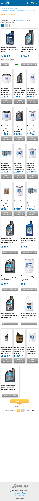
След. (27, 410)
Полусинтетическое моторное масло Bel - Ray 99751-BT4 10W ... (9, 278)
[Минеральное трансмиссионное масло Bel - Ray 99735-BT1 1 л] (19, 78)
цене (13, 20)
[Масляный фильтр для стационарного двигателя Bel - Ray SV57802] (19, 153)
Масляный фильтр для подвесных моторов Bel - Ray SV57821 (31, 130)
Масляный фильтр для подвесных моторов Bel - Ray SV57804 (31, 205)
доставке (11, 22)
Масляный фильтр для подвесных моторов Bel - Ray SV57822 (5, 130)
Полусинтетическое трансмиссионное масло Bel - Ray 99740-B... (9, 315)
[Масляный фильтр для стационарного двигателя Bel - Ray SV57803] (32, 78)
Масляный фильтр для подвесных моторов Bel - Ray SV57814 (31, 167)
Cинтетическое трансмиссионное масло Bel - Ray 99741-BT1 (9, 240)
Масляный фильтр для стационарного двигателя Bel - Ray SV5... (32, 92)
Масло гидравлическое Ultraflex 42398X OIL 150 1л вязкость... (9, 49)
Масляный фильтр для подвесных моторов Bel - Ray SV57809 (18, 205)
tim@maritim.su (19, 495)
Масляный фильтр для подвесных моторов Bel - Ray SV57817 (5, 92)
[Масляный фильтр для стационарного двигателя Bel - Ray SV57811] (32, 338)
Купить (5, 64)
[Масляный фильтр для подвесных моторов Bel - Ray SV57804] (32, 191)
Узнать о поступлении (29, 64)
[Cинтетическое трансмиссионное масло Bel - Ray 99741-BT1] (9, 228)
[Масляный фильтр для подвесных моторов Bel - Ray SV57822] (6, 116)
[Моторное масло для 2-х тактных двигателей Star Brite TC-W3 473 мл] (29, 303)
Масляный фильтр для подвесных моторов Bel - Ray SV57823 (28, 278)
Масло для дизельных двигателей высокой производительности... (8, 387)
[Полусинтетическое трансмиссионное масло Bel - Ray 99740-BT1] (9, 303)
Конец (32, 410)
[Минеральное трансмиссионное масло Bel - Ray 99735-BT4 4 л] (19, 116)
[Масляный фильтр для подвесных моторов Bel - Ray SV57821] (32, 116)
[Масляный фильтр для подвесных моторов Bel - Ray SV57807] (6, 191)
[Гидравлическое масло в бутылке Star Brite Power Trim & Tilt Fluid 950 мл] (29, 228)
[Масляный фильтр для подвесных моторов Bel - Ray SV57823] (29, 266)
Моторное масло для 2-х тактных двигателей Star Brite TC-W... (28, 315)
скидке (28, 20)
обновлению (4, 22)
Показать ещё (19, 401)
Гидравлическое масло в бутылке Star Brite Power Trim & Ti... (28, 240)
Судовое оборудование (20, 493)
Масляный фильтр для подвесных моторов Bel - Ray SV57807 (5, 205)
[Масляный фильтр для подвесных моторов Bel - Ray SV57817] (6, 78)
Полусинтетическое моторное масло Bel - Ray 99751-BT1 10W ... (29, 49)
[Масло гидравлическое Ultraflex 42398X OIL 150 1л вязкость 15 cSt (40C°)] (9, 38)
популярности (20, 20)
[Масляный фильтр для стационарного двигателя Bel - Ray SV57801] (6, 153)
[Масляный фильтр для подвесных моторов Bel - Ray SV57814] (32, 153)
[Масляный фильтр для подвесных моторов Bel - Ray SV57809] (19, 191)
